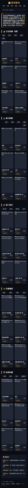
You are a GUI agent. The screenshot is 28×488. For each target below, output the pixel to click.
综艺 (20, 6)
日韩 (18, 122)
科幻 (15, 35)
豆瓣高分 (23, 376)
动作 (9, 35)
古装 (24, 125)
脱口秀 (17, 209)
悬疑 (24, 122)
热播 (8, 6)
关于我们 (3, 483)
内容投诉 (18, 483)
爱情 (3, 38)
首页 (4, 6)
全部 (3, 35)
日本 (17, 376)
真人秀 (4, 209)
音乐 (11, 209)
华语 (5, 376)
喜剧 (21, 35)
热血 (4, 292)
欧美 (12, 122)
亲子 (24, 209)
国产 (6, 122)
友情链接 (13, 483)
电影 (12, 6)
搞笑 (11, 292)
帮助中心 (8, 483)
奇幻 (24, 292)
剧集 (16, 6)
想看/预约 (4, 62)
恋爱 (17, 292)
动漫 (24, 6)
